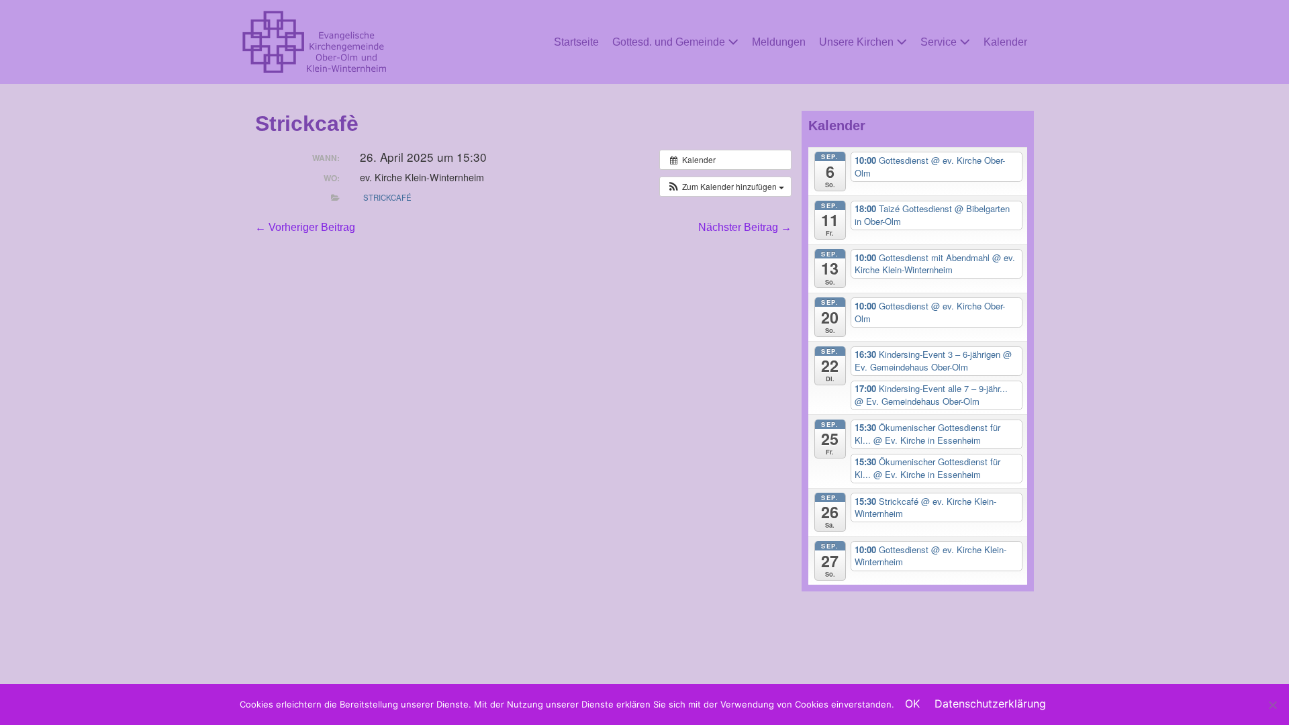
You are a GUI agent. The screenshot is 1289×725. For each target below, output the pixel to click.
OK (912, 703)
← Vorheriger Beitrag (305, 227)
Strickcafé (387, 197)
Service (939, 42)
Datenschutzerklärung (990, 703)
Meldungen (779, 42)
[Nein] (1272, 705)
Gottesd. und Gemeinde (670, 42)
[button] (725, 186)
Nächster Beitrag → (745, 227)
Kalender (1005, 42)
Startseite (576, 42)
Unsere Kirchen (857, 42)
